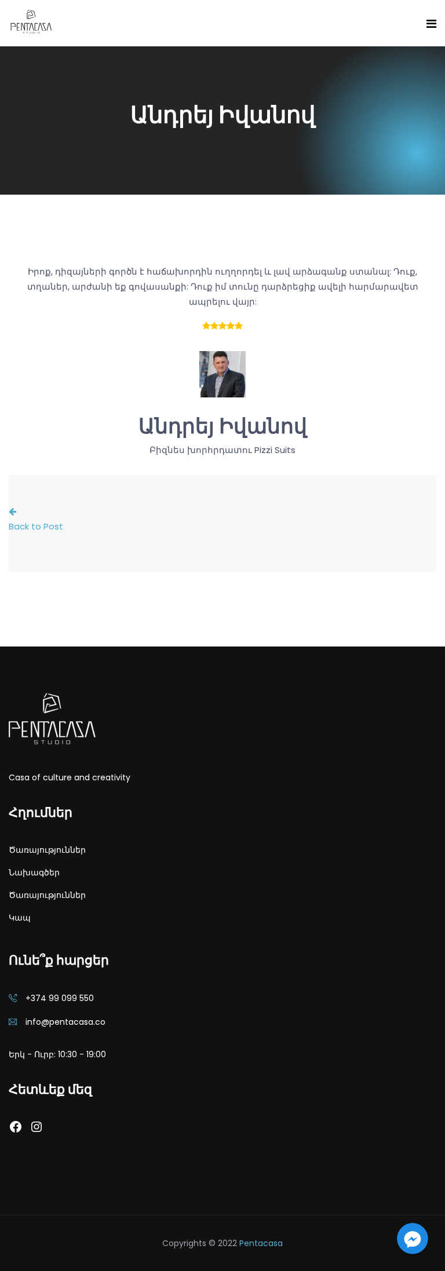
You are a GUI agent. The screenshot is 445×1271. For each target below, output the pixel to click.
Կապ (20, 917)
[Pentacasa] (31, 23)
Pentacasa (261, 1243)
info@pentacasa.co (65, 1022)
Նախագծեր (34, 872)
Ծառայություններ (47, 850)
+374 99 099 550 (59, 998)
